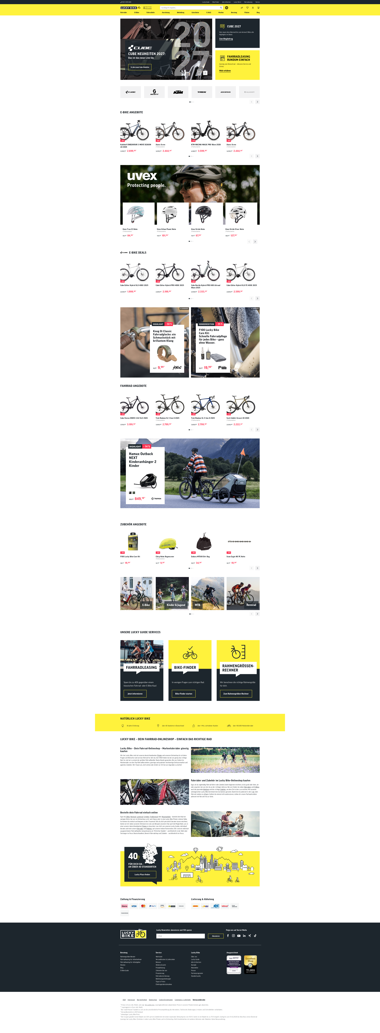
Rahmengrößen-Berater (127, 957)
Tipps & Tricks (160, 981)
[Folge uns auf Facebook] (228, 936)
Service (258, 2)
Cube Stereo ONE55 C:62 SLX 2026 (134, 418)
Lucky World (237, 2)
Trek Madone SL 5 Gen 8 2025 (167, 418)
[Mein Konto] (253, 8)
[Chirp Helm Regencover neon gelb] (172, 541)
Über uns (194, 957)
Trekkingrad (154, 817)
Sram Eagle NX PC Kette (236, 557)
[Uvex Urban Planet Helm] (173, 214)
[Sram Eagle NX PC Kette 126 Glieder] (243, 541)
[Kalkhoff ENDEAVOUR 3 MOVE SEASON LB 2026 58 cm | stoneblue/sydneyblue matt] (136, 129)
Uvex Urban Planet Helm (166, 229)
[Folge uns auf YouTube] (239, 936)
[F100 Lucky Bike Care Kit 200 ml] (136, 541)
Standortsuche (196, 976)
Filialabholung (160, 968)
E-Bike (128, 817)
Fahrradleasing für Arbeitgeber (130, 962)
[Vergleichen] (242, 8)
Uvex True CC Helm (130, 229)
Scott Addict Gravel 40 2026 (238, 418)
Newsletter (194, 968)
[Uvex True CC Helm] (139, 214)
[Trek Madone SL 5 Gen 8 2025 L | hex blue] (207, 403)
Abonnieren (216, 936)
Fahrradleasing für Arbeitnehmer (131, 959)
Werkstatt (159, 957)
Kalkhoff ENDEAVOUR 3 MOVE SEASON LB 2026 (135, 146)
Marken (122, 965)
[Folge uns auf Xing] (250, 936)
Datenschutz (153, 1000)
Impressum (131, 1000)
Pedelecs (149, 828)
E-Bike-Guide (124, 970)
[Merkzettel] (247, 8)
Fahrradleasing (248, 2)
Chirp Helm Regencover (165, 557)
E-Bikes (256, 787)
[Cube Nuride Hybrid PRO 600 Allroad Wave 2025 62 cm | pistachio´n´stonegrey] (207, 270)
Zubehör (223, 789)
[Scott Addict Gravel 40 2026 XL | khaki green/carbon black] (243, 403)
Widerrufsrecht (161, 965)
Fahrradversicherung (162, 976)
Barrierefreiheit (142, 1000)
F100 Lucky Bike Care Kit (130, 557)
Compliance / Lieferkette (183, 1000)
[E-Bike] (136, 593)
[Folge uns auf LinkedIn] (244, 936)
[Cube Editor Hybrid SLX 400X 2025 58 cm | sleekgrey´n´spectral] (136, 270)
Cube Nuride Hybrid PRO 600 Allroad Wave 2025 (205, 286)
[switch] (373, 1025)
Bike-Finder (215, 2)
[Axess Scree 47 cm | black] (243, 129)
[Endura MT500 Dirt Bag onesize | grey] (207, 541)
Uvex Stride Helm (198, 229)
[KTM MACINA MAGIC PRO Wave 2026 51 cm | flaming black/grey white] (207, 129)
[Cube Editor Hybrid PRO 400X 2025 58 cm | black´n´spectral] (172, 270)
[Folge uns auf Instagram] (233, 936)
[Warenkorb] (258, 8)
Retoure (158, 962)
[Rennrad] (243, 593)
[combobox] (191, 8)
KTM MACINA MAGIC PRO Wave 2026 (206, 145)
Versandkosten (149, 1005)
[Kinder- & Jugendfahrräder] (172, 593)
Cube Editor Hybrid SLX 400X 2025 (134, 285)
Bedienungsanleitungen (163, 979)
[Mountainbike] (207, 593)
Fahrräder (140, 828)
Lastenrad (140, 817)
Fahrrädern (247, 787)
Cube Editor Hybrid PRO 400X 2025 (170, 285)
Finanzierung (160, 973)
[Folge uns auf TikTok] (255, 936)
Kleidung (206, 789)
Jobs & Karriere (226, 2)
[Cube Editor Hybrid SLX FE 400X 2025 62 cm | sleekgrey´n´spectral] (243, 270)
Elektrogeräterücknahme (164, 984)
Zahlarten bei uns (161, 970)
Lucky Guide (205, 2)
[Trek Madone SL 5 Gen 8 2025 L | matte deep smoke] (172, 403)
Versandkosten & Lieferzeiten (165, 959)
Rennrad (133, 817)
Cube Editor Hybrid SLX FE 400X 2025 (242, 285)
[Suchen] (221, 8)
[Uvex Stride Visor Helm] (241, 214)
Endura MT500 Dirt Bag (200, 557)
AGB (124, 1000)
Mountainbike (166, 817)
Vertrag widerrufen (199, 1000)
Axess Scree (160, 145)
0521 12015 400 (126, 2)
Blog (121, 968)
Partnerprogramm (197, 973)
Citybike (146, 817)
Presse (193, 970)
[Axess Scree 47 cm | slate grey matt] (172, 129)
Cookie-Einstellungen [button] (166, 1000)
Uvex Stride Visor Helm (234, 229)
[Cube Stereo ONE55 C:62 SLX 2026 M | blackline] (136, 403)
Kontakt (193, 965)
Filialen (159, 755)
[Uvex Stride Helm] (207, 214)
